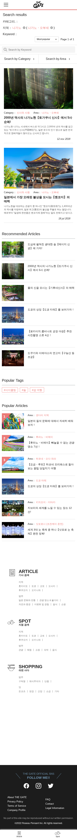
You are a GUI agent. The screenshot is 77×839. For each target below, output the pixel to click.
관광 (21, 650)
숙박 (46, 650)
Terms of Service (16, 805)
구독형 (22, 681)
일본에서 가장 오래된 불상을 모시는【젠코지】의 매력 (37, 199)
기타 (57, 691)
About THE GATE (17, 797)
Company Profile (16, 810)
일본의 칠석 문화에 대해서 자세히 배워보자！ (50, 422)
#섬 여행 (37, 390)
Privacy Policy (15, 801)
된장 (31, 691)
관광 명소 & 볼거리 (48, 600)
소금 (48, 691)
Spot (58, 836)
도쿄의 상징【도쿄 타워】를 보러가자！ (51, 309)
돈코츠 (22, 691)
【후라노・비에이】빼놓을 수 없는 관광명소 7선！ (51, 444)
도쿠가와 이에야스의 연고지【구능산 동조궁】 (51, 355)
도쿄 (34, 586)
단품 (46, 681)
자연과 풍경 (24, 604)
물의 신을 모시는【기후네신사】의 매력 (51, 287)
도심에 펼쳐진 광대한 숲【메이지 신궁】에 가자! (49, 246)
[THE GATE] (38, 4)
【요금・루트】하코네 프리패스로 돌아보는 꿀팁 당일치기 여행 (51, 466)
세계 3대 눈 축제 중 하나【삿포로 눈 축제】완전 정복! (51, 531)
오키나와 (36, 590)
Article (19, 836)
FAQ (47, 799)
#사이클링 (10, 390)
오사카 (51, 586)
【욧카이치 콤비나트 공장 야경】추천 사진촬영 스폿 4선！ (50, 333)
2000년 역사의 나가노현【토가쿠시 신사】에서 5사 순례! (38, 119)
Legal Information (54, 808)
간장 (40, 691)
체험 (29, 650)
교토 (42, 586)
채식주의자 (35, 681)
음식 (55, 604)
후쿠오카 (23, 590)
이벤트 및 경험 (41, 604)
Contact (49, 803)
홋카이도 (23, 586)
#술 (24, 390)
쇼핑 (63, 604)
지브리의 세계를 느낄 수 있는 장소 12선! (50, 509)
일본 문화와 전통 (27, 600)
